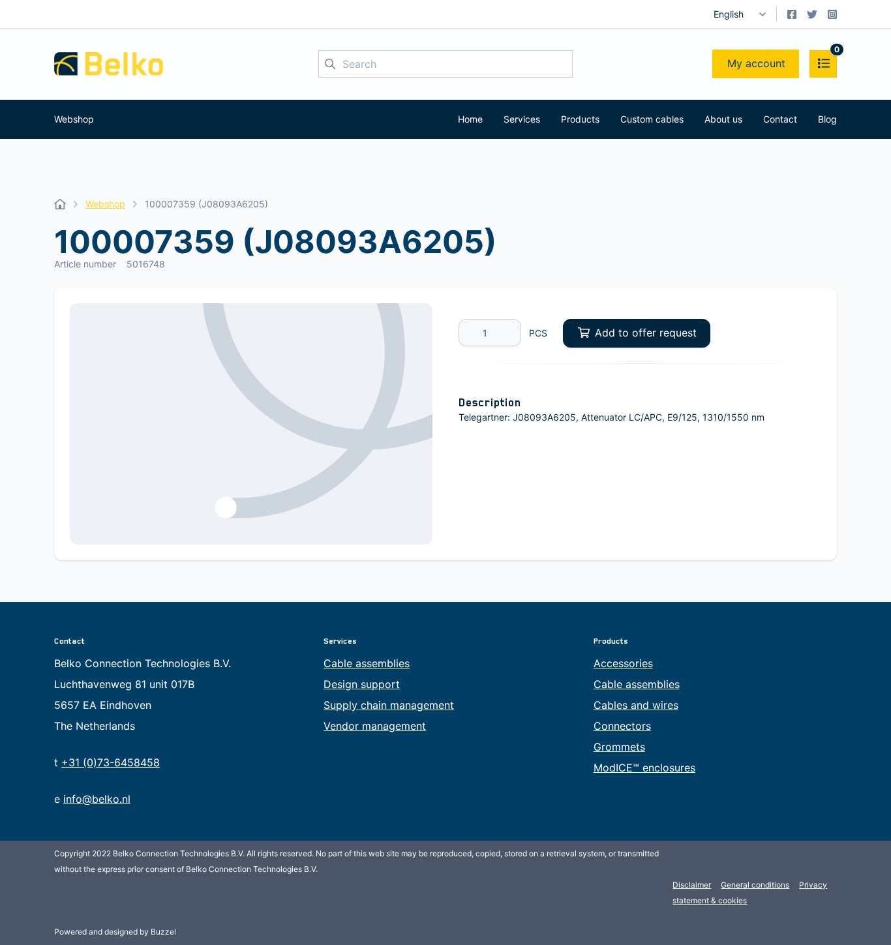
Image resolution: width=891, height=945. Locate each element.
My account (756, 63)
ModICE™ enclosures (644, 767)
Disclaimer (691, 885)
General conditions (755, 885)
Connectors (622, 725)
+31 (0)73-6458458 (110, 762)
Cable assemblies (367, 663)
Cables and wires (636, 705)
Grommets (619, 746)
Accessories (623, 663)
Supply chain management (389, 705)
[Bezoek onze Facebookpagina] (791, 14)
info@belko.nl (96, 798)
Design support (362, 684)
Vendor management (375, 725)
